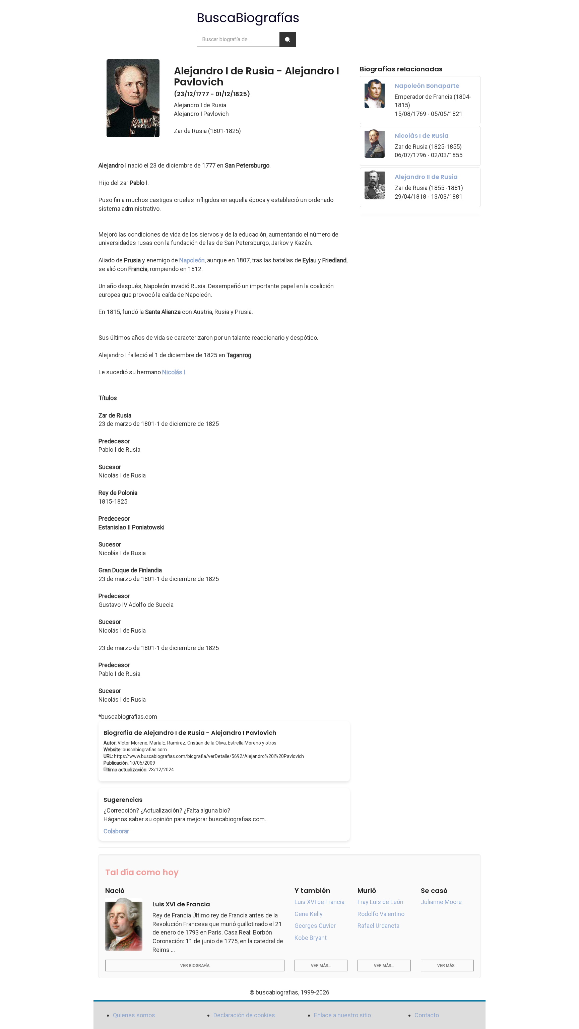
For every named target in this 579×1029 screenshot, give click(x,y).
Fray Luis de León (380, 901)
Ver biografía (194, 965)
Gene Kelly (309, 913)
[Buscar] (287, 39)
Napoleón (192, 260)
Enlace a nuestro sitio (342, 1015)
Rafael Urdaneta (378, 925)
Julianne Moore (441, 901)
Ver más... (321, 965)
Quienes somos (134, 1015)
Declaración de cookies (244, 1015)
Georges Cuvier (315, 925)
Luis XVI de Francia (319, 901)
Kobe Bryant (311, 937)
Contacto (426, 1015)
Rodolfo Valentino (381, 913)
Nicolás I (173, 372)
